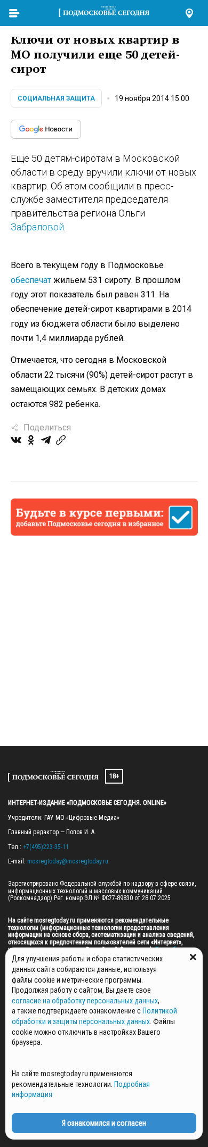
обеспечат (31, 280)
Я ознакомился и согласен (104, 1123)
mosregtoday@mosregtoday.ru (67, 861)
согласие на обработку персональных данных (85, 1000)
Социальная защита (56, 98)
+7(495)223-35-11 (46, 847)
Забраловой (37, 226)
